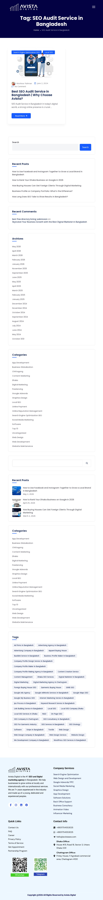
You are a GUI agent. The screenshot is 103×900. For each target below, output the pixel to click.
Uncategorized (19, 433)
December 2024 (19, 303)
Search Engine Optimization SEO (26, 52)
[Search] (87, 463)
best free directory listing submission (29, 219)
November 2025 (19, 268)
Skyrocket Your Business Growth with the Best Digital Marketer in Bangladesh (49, 221)
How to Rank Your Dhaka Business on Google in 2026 (37, 180)
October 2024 (18, 312)
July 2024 (16, 325)
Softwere (18, 729)
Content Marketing (21, 375)
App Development (20, 362)
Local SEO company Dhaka (72, 708)
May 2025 (16, 281)
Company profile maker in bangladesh (30, 666)
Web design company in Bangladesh (29, 735)
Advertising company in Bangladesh (29, 650)
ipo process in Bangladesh (25, 703)
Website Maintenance (22, 446)
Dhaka (15, 380)
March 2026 (17, 255)
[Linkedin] (21, 804)
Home (36, 30)
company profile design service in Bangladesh (33, 661)
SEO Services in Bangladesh (52, 724)
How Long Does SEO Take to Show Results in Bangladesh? (40, 196)
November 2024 (19, 308)
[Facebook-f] (10, 804)
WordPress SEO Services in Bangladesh (70, 740)
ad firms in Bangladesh (23, 645)
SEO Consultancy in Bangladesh (56, 719)
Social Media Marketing (23, 419)
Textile (51, 729)
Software (16, 424)
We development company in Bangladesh (31, 740)
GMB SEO (70, 687)
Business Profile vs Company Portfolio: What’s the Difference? (42, 191)
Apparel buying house (58, 650)
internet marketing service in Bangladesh (57, 698)
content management (23, 677)
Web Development (21, 441)
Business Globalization (22, 367)
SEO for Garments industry (25, 724)
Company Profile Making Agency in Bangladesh (33, 671)
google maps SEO (80, 692)
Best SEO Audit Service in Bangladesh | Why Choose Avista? (32, 95)
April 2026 (16, 251)
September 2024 (20, 316)
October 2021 (18, 338)
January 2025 (18, 299)
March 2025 (17, 290)
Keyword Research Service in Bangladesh (57, 703)
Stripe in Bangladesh (35, 729)
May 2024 (16, 334)
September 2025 (20, 273)
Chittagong (17, 371)
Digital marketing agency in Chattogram (50, 682)
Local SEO (49, 52)
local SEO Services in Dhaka (25, 714)
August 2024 (18, 321)
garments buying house (51, 687)
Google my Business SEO (24, 698)
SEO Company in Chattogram (26, 719)
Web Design (17, 437)
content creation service (68, 671)
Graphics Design (19, 397)
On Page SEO (56, 714)
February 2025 (18, 295)
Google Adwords (20, 393)
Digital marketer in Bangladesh (71, 677)
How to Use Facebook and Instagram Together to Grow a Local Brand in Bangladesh (47, 173)
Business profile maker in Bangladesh (59, 656)
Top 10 (15, 428)
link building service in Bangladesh (28, 708)
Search (15, 142)
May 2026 (16, 246)
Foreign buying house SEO (25, 687)
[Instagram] (15, 804)
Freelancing (17, 389)
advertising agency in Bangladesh (52, 645)
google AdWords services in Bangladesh (51, 692)
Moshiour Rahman (24, 83)
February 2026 (18, 259)
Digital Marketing (20, 384)
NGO (44, 714)
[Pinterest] (26, 804)
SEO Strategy (74, 724)
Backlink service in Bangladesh (26, 656)
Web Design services (57, 735)
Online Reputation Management (27, 411)
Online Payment (19, 406)
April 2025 (16, 286)
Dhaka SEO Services (45, 677)
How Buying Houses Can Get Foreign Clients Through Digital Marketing (46, 185)
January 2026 (18, 264)
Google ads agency (22, 692)
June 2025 (17, 277)
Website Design (77, 735)
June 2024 (17, 330)
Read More (20, 115)
